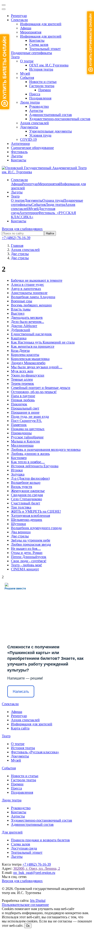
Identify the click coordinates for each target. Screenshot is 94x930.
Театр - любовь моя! (26, 565)
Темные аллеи (22, 379)
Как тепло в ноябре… (28, 462)
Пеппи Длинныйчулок (28, 557)
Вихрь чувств (21, 487)
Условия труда (40, 135)
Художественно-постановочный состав (59, 119)
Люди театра (30, 102)
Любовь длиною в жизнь (30, 454)
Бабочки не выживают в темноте (36, 280)
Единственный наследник (31, 334)
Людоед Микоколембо (28, 363)
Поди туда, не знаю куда (30, 416)
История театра (41, 69)
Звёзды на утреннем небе (30, 540)
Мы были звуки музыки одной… (36, 367)
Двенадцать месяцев (27, 317)
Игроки (17, 470)
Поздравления (40, 98)
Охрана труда (52, 200)
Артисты (36, 111)
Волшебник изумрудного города (36, 528)
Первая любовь (23, 400)
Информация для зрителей (40, 24)
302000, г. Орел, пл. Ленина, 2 (36, 868)
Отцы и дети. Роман (26, 553)
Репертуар (19, 16)
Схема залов (38, 45)
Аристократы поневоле (29, 293)
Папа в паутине (23, 396)
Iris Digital (37, 900)
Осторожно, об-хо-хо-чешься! (34, 392)
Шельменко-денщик (26, 520)
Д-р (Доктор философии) (30, 478)
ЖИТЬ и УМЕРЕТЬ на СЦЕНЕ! (36, 511)
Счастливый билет (25, 503)
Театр (15, 57)
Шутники (18, 524)
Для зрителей (12, 832)
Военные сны (21, 301)
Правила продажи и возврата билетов (40, 840)
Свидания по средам (27, 495)
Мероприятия (30, 32)
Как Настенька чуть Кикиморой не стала (43, 342)
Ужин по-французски (27, 375)
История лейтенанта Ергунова (34, 466)
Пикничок (19, 404)
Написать (21, 691)
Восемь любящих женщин (31, 305)
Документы (29, 127)
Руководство (39, 106)
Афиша (25, 28)
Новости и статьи (43, 82)
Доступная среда (24, 848)
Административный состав (50, 115)
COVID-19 (28, 139)
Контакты (36, 40)
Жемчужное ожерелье (28, 491)
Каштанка (18, 338)
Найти (50, 233)
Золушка (17, 474)
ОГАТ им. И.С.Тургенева (48, 65)
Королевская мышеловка (30, 359)
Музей (25, 73)
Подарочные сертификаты (31, 53)
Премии (44, 90)
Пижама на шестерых (27, 429)
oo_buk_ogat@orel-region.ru (34, 873)
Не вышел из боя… (26, 548)
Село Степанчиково (26, 499)
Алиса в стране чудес (27, 284)
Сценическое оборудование (32, 148)
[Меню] (3, 5)
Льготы (17, 156)
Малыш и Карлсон (25, 441)
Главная (17, 246)
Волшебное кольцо (25, 482)
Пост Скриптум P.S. (26, 421)
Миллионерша (22, 445)
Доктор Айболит (24, 326)
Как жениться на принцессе (32, 346)
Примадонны (21, 433)
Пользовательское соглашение (25, 905)
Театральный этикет (45, 49)
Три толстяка (21, 507)
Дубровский (20, 330)
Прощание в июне (25, 412)
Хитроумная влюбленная (30, 515)
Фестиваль (19, 152)
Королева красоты (25, 355)
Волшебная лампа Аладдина (33, 297)
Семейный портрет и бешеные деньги (40, 388)
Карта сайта (20, 728)
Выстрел (17, 313)
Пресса (34, 94)
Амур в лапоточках (26, 289)
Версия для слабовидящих (22, 229)
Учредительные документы (50, 131)
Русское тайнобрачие (27, 437)
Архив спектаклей (34, 123)
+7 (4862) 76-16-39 (16, 238)
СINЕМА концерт (25, 569)
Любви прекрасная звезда (31, 544)
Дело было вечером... (27, 322)
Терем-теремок (22, 383)
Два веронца (21, 532)
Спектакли (19, 20)
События (27, 78)
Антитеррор (20, 144)
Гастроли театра (41, 86)
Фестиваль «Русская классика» (35, 752)
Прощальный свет (25, 408)
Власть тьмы (21, 309)
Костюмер (19, 458)
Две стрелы (20, 536)
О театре (27, 61)
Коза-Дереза (20, 350)
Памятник (19, 425)
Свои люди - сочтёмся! (28, 561)
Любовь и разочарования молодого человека (46, 449)
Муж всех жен (22, 371)
